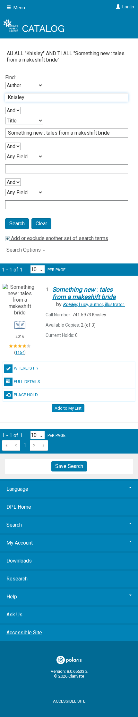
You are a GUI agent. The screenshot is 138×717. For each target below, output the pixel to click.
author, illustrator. (94, 304)
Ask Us (14, 615)
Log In (128, 6)
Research (17, 579)
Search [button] (14, 525)
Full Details (27, 381)
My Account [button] (19, 543)
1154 (19, 352)
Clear (41, 224)
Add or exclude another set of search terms (59, 238)
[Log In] (117, 6)
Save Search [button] (69, 466)
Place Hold (26, 394)
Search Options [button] (24, 250)
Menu (19, 7)
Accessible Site (24, 632)
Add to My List (68, 408)
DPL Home (18, 507)
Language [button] (17, 489)
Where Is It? (26, 368)
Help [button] (11, 597)
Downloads (19, 561)
